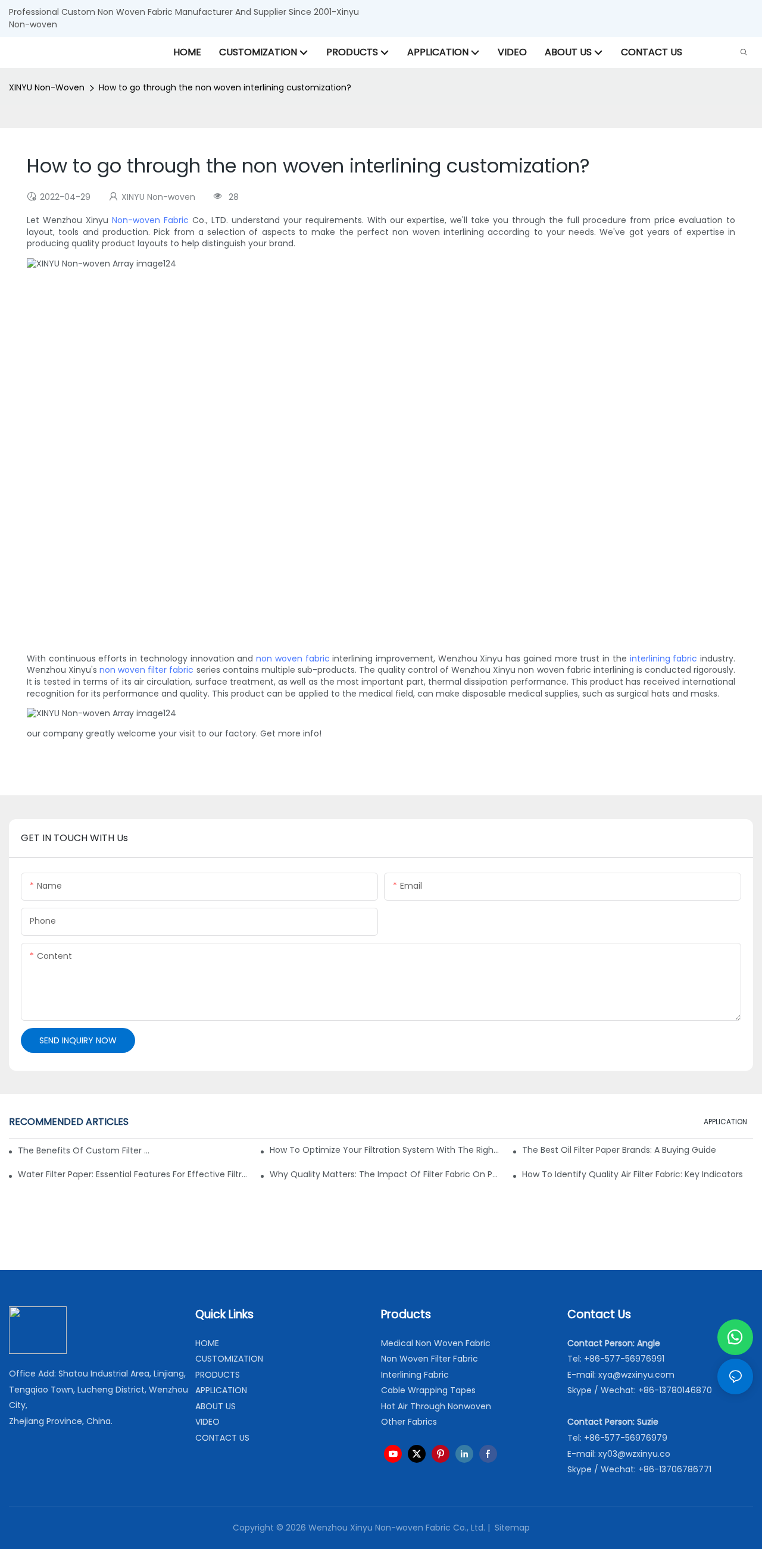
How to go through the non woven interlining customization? (225, 87)
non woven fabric (292, 658)
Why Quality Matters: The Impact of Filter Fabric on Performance (385, 1174)
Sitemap (511, 1528)
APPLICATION (725, 1122)
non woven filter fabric (146, 670)
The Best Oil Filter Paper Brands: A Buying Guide (619, 1150)
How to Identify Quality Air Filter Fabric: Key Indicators (632, 1174)
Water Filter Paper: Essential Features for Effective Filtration (133, 1174)
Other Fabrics (409, 1422)
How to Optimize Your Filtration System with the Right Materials (385, 1150)
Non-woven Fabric (150, 220)
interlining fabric (664, 658)
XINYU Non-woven (47, 87)
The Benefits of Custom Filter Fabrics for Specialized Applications (83, 1150)
